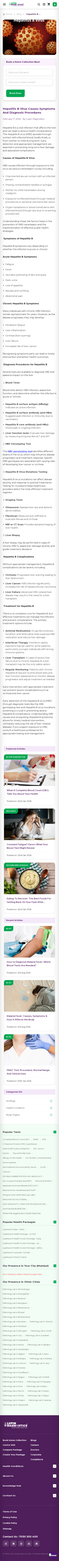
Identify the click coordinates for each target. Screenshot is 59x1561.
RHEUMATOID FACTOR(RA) (15, 1199)
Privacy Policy (10, 1517)
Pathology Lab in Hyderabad (15, 1340)
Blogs (33, 1440)
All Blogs (10, 1101)
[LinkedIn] (29, 1544)
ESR (44, 1139)
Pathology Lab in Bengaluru (15, 1303)
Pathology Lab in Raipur (36, 1386)
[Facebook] (6, 1544)
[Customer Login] (55, 4)
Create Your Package (14, 1454)
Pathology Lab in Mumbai (14, 1368)
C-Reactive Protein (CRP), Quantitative (20, 1144)
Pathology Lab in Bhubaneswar (16, 1317)
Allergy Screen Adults (12, 1158)
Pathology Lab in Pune (13, 1386)
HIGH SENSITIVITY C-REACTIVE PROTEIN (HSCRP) (24, 1204)
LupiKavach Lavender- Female (16, 1252)
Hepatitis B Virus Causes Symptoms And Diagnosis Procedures (34, 14)
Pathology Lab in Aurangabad (16, 1294)
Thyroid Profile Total (21, 1153)
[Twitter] (21, 1544)
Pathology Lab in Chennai (41, 1321)
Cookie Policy (10, 1523)
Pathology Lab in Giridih (41, 1331)
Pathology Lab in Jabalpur (39, 1345)
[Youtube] (36, 1544)
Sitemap (7, 1529)
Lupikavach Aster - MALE (13, 1229)
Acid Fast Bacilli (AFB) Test (14, 1209)
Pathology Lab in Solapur (14, 1400)
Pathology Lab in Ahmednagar (16, 1289)
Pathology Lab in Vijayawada (15, 1405)
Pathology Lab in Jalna (38, 1354)
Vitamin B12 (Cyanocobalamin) (16, 1148)
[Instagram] (13, 1544)
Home (9, 14)
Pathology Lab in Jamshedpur (16, 1349)
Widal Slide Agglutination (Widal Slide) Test (22, 1213)
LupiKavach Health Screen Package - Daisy (22, 1239)
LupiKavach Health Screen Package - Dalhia (22, 1248)
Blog (19, 14)
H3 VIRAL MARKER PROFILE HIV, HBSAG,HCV (22, 1176)
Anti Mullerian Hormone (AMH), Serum (19, 1167)
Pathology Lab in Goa (12, 1335)
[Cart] (48, 4)
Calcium (6, 1172)
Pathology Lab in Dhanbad (14, 1326)
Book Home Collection (14, 1440)
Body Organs (13, 1115)
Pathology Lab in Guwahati (37, 1335)
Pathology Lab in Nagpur (14, 1377)
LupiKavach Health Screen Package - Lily (21, 1243)
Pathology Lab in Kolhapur (14, 1358)
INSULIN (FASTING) (43, 1181)
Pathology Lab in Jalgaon (14, 1354)
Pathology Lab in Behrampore (16, 1308)
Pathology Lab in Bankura (14, 1298)
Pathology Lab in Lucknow (14, 1363)
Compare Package (12, 1450)
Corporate (36, 1454)
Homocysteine (9, 1162)
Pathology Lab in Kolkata (41, 1358)
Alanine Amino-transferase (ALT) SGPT (19, 1190)
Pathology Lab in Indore (13, 1345)
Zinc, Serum (38, 1148)
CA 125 (43, 1167)
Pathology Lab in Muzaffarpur (16, 1372)
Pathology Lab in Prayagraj (38, 1382)
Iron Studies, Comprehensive (38, 1158)
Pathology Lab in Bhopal (13, 1312)
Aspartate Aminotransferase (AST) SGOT (20, 1185)
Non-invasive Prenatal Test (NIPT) (17, 1181)
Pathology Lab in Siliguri (38, 1395)
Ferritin (6, 1153)
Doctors (35, 1450)
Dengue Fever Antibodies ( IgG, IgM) (19, 1195)
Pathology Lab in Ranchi (13, 1391)
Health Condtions (15, 1108)
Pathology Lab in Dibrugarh (15, 1331)
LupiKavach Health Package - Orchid (19, 1234)
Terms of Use (10, 1511)
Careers (35, 1445)
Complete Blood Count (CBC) (16, 1139)
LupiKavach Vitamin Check (14, 1257)
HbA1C (36, 1139)
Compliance (37, 1459)
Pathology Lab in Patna (13, 1382)
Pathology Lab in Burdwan (14, 1321)
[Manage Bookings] (44, 4)
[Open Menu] (4, 4)
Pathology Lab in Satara (38, 1391)
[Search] (39, 4)
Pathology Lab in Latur (40, 1363)
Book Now (15, 93)
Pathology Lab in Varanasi (40, 1400)
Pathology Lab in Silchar (13, 1395)
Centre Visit (9, 1445)
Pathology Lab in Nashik (39, 1377)
